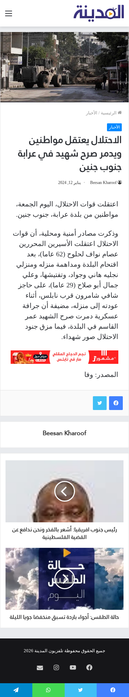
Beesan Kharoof (103, 182)
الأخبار (91, 112)
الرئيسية (109, 112)
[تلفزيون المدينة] (99, 13)
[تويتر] (100, 403)
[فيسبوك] (116, 403)
